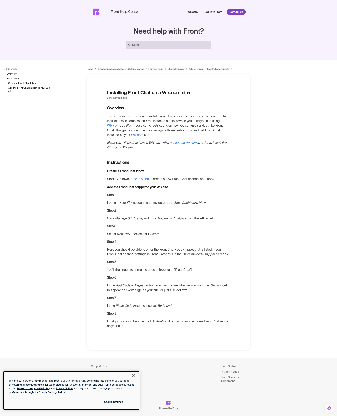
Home (90, 69)
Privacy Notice (230, 371)
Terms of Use (25, 388)
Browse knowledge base (111, 69)
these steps (140, 179)
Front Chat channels (218, 69)
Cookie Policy (42, 388)
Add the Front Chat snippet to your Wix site (29, 89)
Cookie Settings (113, 402)
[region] (71, 390)
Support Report (100, 366)
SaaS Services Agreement (230, 379)
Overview (12, 73)
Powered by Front (168, 408)
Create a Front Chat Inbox (22, 83)
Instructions (13, 78)
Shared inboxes (176, 69)
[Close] (133, 375)
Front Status (228, 366)
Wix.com (113, 126)
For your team (155, 69)
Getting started (136, 69)
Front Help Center (125, 12)
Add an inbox (196, 69)
